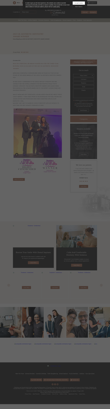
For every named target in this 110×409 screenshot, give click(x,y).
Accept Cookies (79, 3)
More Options (78, 6)
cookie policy (56, 6)
